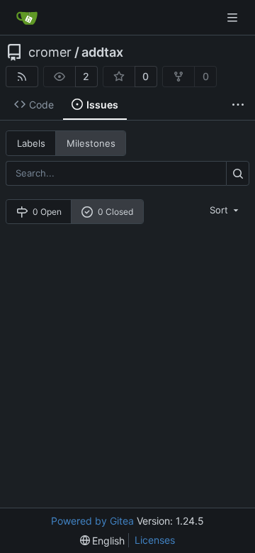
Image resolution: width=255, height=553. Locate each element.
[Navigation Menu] (234, 17)
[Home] (27, 17)
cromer (50, 52)
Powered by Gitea (92, 521)
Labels (31, 143)
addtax (102, 52)
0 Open (47, 211)
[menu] (225, 210)
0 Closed (115, 211)
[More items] (238, 105)
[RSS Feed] (22, 76)
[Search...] (237, 173)
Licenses (155, 540)
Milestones (91, 143)
